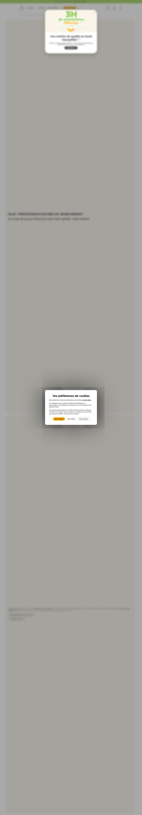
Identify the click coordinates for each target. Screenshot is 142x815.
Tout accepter (59, 419)
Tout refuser (71, 419)
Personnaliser (83, 419)
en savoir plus (86, 400)
